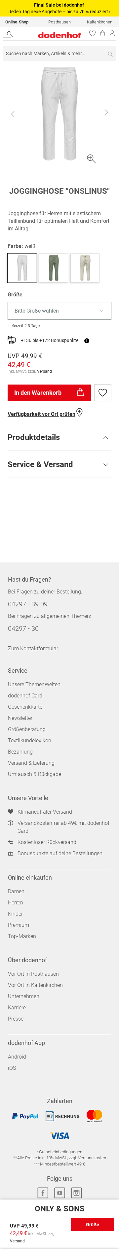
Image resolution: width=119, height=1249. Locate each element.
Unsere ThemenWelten (34, 684)
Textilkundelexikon (29, 740)
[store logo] (52, 35)
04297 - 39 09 (28, 604)
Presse (15, 1019)
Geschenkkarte (25, 707)
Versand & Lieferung (31, 763)
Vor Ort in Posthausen (33, 974)
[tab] (59, 437)
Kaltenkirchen (99, 21)
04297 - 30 (23, 628)
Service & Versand (40, 464)
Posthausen (59, 21)
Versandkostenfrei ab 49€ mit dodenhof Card (63, 827)
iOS (12, 1068)
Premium (18, 925)
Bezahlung (20, 752)
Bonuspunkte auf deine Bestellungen (60, 853)
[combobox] (59, 53)
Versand (44, 371)
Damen (16, 891)
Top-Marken (22, 936)
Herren (15, 902)
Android (17, 1057)
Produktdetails (34, 437)
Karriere (17, 1007)
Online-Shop (16, 21)
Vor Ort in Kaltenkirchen (35, 985)
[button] (13, 114)
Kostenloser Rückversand (47, 842)
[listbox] (59, 311)
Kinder (15, 914)
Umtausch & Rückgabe (34, 774)
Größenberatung (27, 729)
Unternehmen (23, 996)
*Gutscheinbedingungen (59, 1151)
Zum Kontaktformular (33, 648)
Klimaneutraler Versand (45, 812)
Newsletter (20, 718)
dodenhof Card (25, 695)
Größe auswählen (92, 1226)
